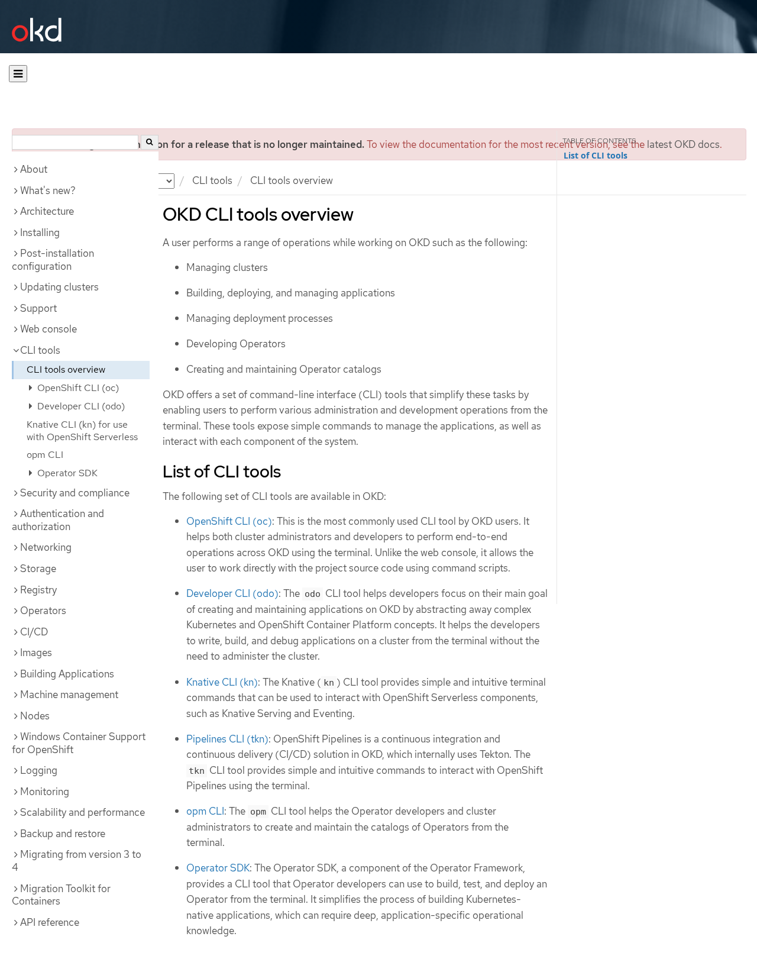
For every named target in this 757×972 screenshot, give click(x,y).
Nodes (35, 715)
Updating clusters (59, 286)
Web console (48, 328)
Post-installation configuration (53, 260)
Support (38, 308)
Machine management (69, 694)
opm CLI (45, 454)
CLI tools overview (66, 369)
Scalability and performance (82, 812)
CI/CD (34, 631)
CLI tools (212, 180)
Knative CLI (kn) (222, 682)
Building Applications (67, 673)
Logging (38, 770)
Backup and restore (62, 833)
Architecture (47, 211)
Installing (40, 232)
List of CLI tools (595, 156)
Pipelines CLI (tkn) (227, 738)
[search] (149, 142)
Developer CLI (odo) (80, 406)
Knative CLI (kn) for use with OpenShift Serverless (82, 430)
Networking (46, 547)
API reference (49, 922)
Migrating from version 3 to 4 (76, 861)
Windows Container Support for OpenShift (78, 743)
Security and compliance (75, 492)
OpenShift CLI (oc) (77, 388)
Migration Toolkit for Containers (61, 895)
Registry (38, 589)
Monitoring (44, 791)
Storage (38, 568)
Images (36, 652)
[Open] (18, 73)
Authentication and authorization (58, 520)
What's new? (48, 190)
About (33, 169)
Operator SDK (66, 473)
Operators (43, 610)
